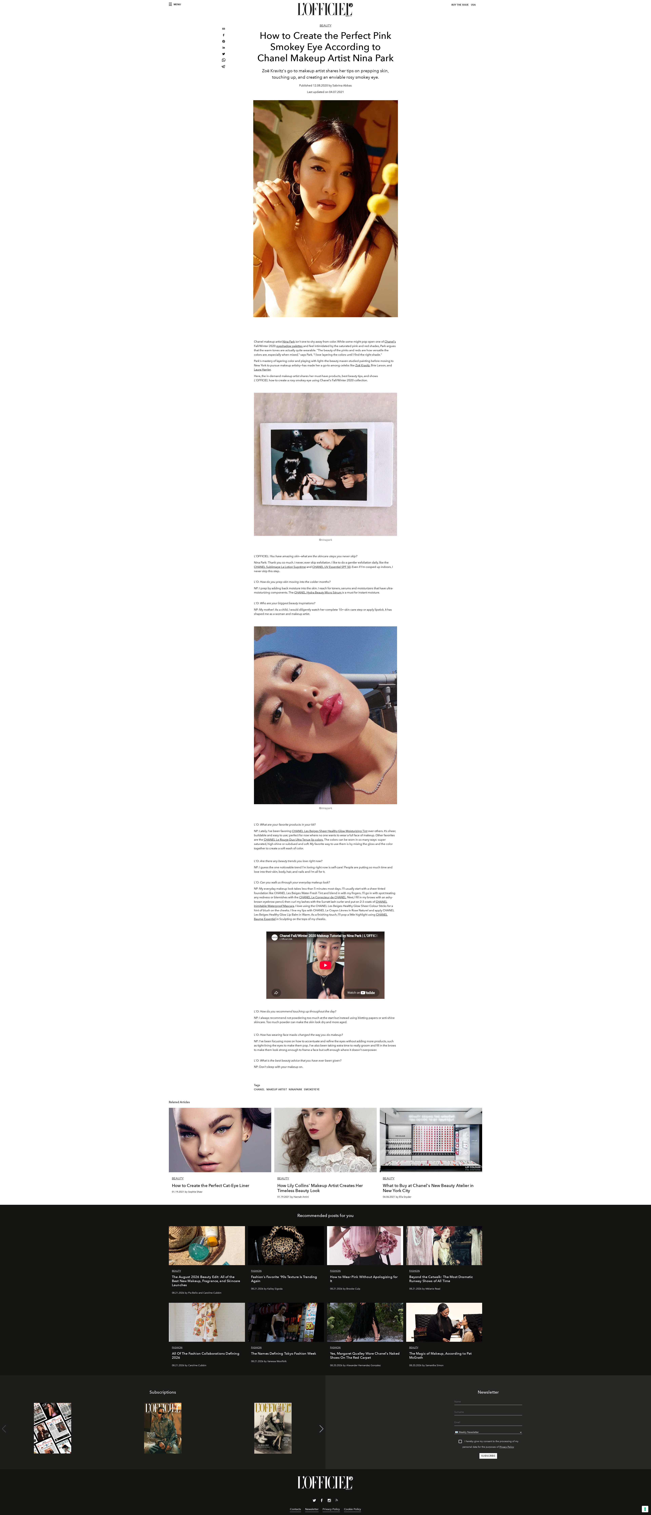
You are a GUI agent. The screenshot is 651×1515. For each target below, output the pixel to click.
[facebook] (223, 35)
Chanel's (390, 341)
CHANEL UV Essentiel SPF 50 (331, 567)
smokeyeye (311, 1089)
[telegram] (223, 67)
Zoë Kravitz (362, 365)
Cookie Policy (352, 1509)
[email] (223, 29)
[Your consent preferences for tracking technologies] (645, 1509)
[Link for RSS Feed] (336, 1500)
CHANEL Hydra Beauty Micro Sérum (318, 592)
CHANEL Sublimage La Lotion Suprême (280, 567)
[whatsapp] (223, 60)
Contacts (295, 1509)
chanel (259, 1089)
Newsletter (312, 1509)
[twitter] (223, 54)
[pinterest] (223, 42)
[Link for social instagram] (329, 1501)
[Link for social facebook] (321, 1501)
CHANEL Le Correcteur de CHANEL (322, 897)
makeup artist (277, 1089)
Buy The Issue (460, 4)
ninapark (295, 1089)
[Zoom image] (325, 464)
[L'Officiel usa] (325, 9)
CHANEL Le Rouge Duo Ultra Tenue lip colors (293, 839)
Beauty (325, 25)
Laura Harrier (262, 369)
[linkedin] (223, 48)
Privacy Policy (506, 1446)
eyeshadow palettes (289, 346)
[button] (321, 1429)
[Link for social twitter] (314, 1501)
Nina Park (288, 341)
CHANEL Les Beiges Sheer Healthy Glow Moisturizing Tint (329, 831)
